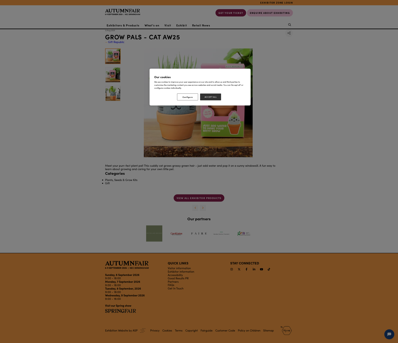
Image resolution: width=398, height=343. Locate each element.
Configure (188, 97)
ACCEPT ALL (211, 97)
